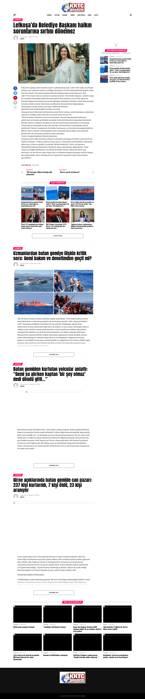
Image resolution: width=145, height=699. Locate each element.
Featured (36, 165)
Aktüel (96, 15)
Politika (56, 15)
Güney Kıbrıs (81, 15)
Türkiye (72, 15)
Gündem (49, 15)
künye (83, 696)
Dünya (89, 15)
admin (22, 39)
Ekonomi (64, 15)
